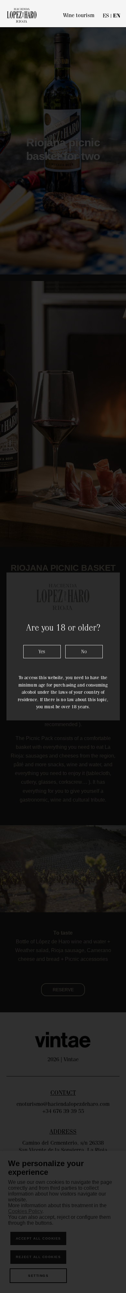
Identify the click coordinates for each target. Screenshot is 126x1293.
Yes (41, 652)
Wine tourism (78, 15)
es (106, 15)
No (84, 652)
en (116, 15)
